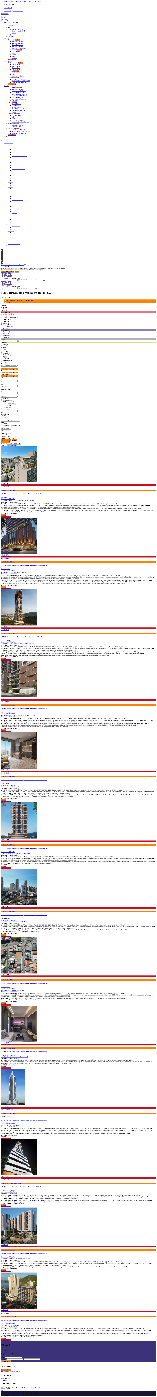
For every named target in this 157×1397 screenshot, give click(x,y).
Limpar (9, 440)
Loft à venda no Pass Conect (9, 1192)
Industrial (14, 58)
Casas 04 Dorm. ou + (18, 109)
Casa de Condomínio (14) (10, 317)
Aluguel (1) (6, 309)
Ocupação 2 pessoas (17, 41)
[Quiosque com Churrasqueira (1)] (10, 425)
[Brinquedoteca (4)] (10, 427)
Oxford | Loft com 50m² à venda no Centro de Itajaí (15, 787)
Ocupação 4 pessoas (17, 43)
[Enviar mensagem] (44, 280)
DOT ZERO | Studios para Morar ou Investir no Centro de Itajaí (19, 500)
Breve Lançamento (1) (9, 403)
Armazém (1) (6, 344)
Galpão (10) (6, 332)
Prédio (13, 118)
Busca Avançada (5, 442)
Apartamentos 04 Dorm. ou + (20, 94)
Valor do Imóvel (5, 389)
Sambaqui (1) (7, 355)
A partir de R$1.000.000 (19, 82)
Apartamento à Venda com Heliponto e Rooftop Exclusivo (17, 643)
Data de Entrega (5, 409)
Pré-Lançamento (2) (8, 402)
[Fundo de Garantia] (6, 433)
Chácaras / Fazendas (17, 125)
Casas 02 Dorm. (16, 105)
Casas (13, 53)
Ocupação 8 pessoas (17, 46)
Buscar (3, 440)
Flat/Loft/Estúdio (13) (9, 325)
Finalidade (4, 305)
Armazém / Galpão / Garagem (20, 122)
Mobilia (3, 412)
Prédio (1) (6, 334)
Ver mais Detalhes (6, 517)
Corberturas (15, 100)
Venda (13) (6, 307)
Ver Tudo (17, 40)
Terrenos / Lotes (16, 126)
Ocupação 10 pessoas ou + (19, 48)
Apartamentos (16, 51)
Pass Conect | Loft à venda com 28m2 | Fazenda (14, 1057)
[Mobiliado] (5, 416)
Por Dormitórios (12, 63)
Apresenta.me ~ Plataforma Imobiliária (12, 1394)
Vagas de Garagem (6, 374)
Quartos (3, 367)
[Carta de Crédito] (6, 435)
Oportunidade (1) (8, 407)
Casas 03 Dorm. (16, 107)
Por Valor (10, 128)
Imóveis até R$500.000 (18, 79)
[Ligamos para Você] (2, 263)
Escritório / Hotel (16, 115)
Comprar (3, 515)
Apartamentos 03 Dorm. (19, 92)
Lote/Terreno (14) (8, 326)
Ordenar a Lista (5, 436)
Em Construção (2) (8, 400)
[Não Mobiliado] (5, 417)
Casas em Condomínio (18, 76)
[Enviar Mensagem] (36, 288)
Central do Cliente (6, 1370)
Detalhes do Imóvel (6, 420)
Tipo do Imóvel (5, 310)
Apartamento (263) (8, 314)
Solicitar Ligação (5, 1361)
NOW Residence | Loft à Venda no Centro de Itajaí (15, 853)
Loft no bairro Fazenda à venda (10, 1325)
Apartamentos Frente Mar (19, 99)
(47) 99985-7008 (9, 5)
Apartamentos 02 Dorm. (19, 91)
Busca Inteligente (6, 364)
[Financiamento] (6, 430)
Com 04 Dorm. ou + (17, 69)
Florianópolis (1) (7, 353)
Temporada (11, 40)
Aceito (17, 271)
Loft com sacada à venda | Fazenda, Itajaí (12, 990)
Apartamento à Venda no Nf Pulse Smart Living (14, 572)
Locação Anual (12, 50)
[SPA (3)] (10, 424)
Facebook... (4, 1350)
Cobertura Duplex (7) (9, 321)
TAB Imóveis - (5, 14)
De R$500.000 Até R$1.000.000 (21, 81)
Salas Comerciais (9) (9, 335)
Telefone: (3, 1359)
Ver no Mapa (4, 1390)
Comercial (15, 56)
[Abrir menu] (1, 140)
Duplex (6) (6, 323)
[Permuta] (6, 432)
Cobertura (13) (7, 319)
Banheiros (4, 371)
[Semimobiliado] (5, 414)
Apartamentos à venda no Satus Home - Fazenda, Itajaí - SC (18, 715)
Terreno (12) (6, 337)
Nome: (3, 1357)
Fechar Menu (12, 59)
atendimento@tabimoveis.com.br (13, 11)
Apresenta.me (5, 1392)
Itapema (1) (6, 357)
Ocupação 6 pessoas (17, 45)
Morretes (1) (6, 358)
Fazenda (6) (6, 351)
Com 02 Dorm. (16, 66)
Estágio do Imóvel (6, 398)
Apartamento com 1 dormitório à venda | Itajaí (14, 922)
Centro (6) (6, 349)
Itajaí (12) (5, 347)
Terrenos (10, 123)
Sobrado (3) (6, 328)
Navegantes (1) (7, 360)
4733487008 (8, 8)
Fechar (14, 440)
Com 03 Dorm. (16, 68)
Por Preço (11, 77)
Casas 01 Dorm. (16, 104)
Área (2, 377)
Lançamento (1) (7, 405)
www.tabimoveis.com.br (16, 1395)
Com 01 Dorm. (16, 64)
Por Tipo (10, 71)
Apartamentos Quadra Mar (19, 97)
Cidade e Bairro (5, 346)
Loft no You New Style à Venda (10, 1125)
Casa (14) (5, 316)
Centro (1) (6, 362)
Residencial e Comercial (19, 120)
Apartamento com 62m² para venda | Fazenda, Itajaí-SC (17, 1258)
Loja (13, 117)
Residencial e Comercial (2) (11, 341)
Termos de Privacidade (7, 271)
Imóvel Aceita (5, 428)
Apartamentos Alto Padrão (19, 96)
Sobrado (14, 54)
